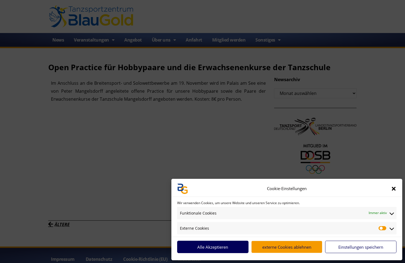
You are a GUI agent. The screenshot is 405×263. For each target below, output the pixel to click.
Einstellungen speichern (360, 247)
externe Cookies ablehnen (286, 247)
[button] (393, 188)
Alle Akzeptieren (212, 247)
